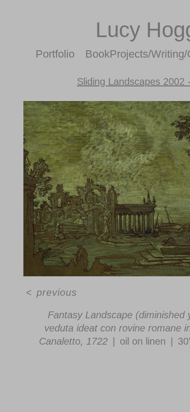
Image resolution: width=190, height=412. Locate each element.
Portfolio (55, 54)
